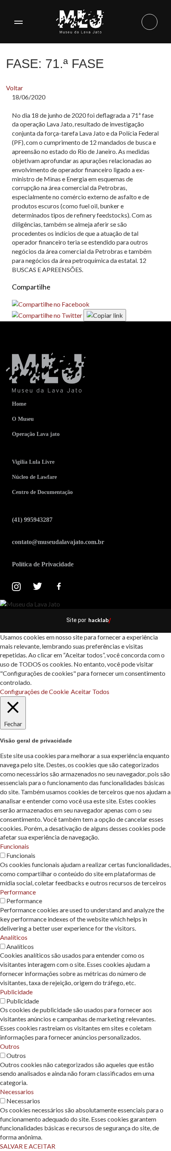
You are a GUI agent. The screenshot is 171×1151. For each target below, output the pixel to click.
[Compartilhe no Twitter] (48, 314)
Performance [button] (18, 892)
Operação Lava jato (36, 434)
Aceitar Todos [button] (90, 691)
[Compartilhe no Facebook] (50, 303)
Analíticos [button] (13, 937)
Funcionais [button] (14, 846)
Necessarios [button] (17, 1091)
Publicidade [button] (16, 991)
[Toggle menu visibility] (18, 22)
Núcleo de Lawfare (34, 477)
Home (19, 404)
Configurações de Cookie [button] (34, 691)
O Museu (23, 419)
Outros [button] (9, 1046)
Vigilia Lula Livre (33, 462)
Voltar (14, 87)
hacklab (98, 619)
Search (149, 22)
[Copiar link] (105, 315)
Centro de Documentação (42, 492)
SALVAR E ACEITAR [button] (27, 1146)
